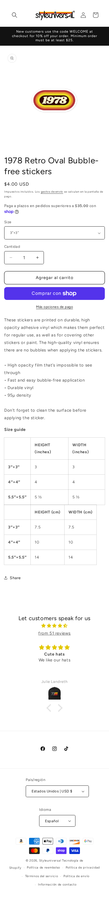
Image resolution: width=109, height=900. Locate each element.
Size (7, 222)
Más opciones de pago (54, 307)
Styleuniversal (50, 860)
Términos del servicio (41, 876)
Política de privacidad (83, 867)
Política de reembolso (43, 867)
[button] (14, 15)
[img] (54, 626)
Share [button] (15, 578)
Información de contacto (57, 884)
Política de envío (76, 876)
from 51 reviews (54, 633)
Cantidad (12, 246)
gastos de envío (52, 191)
